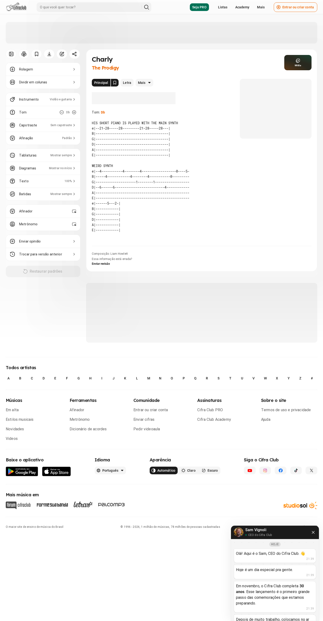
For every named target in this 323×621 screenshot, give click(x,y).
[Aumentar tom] (74, 112)
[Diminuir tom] (62, 112)
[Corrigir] (61, 54)
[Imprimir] (23, 54)
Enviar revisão (101, 263)
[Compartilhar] (74, 54)
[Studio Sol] (300, 505)
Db (103, 112)
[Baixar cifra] (49, 54)
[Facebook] (280, 470)
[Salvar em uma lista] (36, 54)
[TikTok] (296, 470)
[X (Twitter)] (311, 470)
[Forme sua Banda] (52, 504)
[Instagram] (265, 470)
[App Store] (56, 471)
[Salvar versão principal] (115, 82)
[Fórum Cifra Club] (18, 505)
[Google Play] (22, 471)
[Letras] (83, 504)
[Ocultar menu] (11, 54)
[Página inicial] (16, 7)
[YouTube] (250, 470)
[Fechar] (313, 532)
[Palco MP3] (111, 504)
